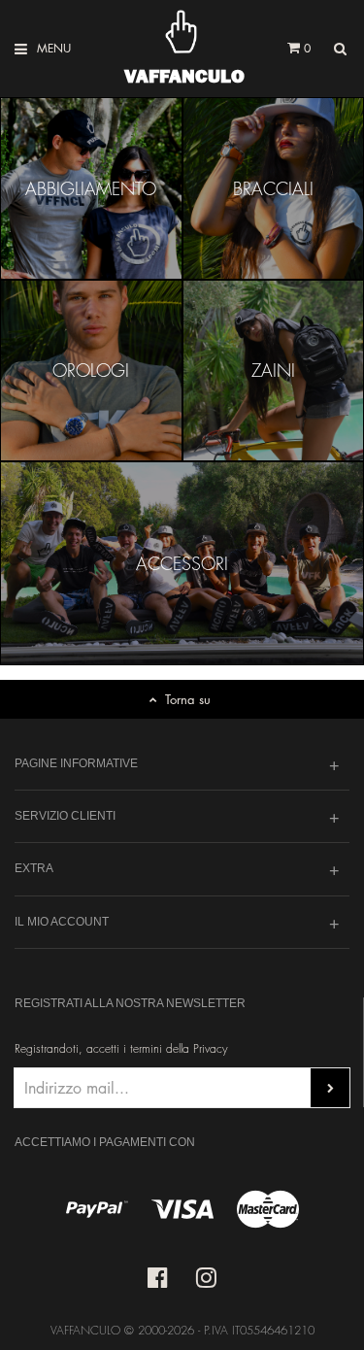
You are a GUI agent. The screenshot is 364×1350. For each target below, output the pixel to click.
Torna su (188, 699)
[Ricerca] (339, 49)
